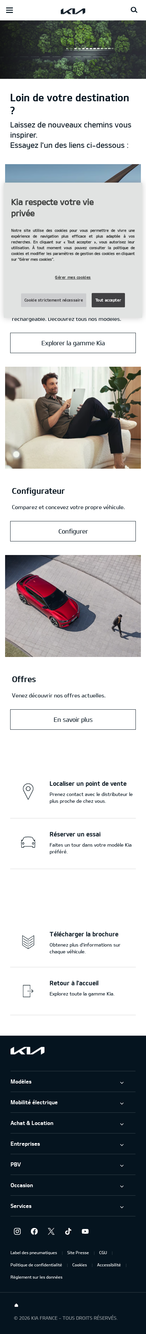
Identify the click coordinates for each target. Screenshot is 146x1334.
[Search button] (134, 10)
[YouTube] (85, 1231)
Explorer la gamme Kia (73, 343)
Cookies (79, 1264)
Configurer (73, 531)
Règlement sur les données (36, 1277)
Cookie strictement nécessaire (53, 300)
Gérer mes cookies (73, 277)
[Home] (16, 1305)
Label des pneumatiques (34, 1252)
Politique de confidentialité (36, 1264)
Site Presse (78, 1252)
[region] (73, 250)
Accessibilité (109, 1264)
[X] (51, 1231)
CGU (103, 1252)
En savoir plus (73, 719)
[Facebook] (34, 1231)
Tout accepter (108, 300)
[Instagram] (17, 1231)
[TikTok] (68, 1231)
